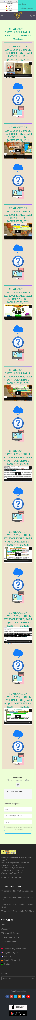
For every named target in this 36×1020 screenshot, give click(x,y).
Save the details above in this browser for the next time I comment (19, 828)
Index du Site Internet (27, 8)
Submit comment (18, 832)
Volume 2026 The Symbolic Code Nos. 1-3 (17, 898)
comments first (22, 780)
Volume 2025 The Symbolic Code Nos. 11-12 (17, 905)
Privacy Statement (9, 941)
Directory (5, 929)
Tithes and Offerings (10, 933)
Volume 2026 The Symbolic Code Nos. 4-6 (17, 892)
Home (4, 925)
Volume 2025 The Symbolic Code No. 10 (17, 911)
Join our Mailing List (10, 937)
